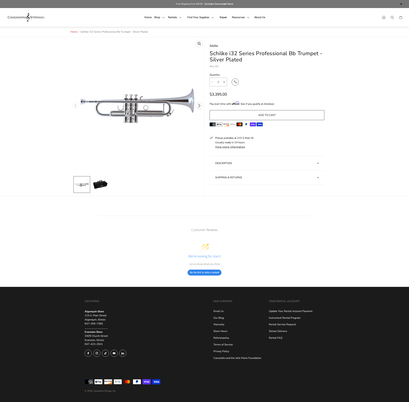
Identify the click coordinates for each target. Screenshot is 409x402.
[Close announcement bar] (401, 4)
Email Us (218, 311)
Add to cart (267, 115)
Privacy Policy (221, 351)
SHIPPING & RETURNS (228, 177)
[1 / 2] (81, 184)
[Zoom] (199, 43)
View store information (230, 147)
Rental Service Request (282, 324)
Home (73, 32)
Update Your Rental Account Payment (291, 311)
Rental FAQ (275, 338)
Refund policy (221, 338)
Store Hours (220, 331)
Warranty (218, 324)
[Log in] (383, 17)
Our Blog (218, 318)
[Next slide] (199, 105)
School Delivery (278, 331)
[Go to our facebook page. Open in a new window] (88, 353)
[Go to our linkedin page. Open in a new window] (122, 353)
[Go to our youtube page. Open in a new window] (114, 353)
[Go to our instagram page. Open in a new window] (96, 353)
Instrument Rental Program (285, 318)
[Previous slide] (75, 105)
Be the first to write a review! (204, 272)
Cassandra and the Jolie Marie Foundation (237, 358)
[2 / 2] (100, 184)
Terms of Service (223, 344)
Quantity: (215, 74)
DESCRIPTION (223, 163)
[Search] (392, 17)
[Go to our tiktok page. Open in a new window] (105, 353)
